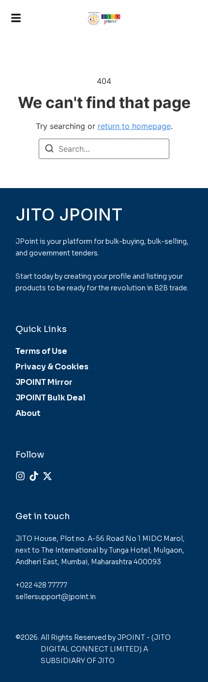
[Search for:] (104, 149)
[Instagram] (20, 476)
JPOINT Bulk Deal (50, 398)
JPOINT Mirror (44, 382)
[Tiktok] (34, 476)
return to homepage (134, 126)
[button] (16, 18)
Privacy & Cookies (52, 367)
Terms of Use (41, 351)
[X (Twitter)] (47, 476)
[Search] (49, 150)
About (28, 413)
